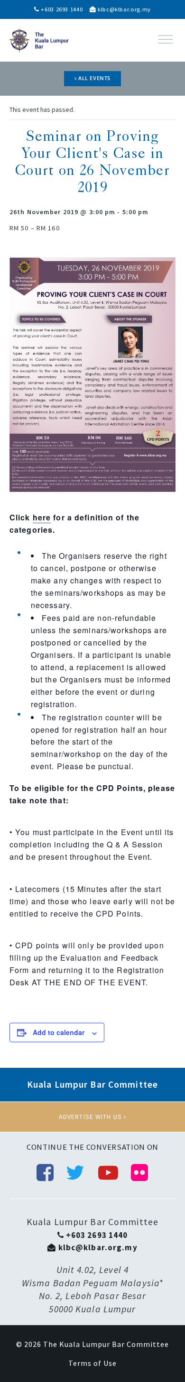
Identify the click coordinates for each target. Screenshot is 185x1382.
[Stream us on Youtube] (108, 1172)
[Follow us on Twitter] (75, 1172)
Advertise (92, 1116)
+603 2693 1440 (61, 9)
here (42, 517)
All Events (94, 78)
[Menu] (166, 39)
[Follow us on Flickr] (139, 1172)
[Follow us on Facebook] (45, 1172)
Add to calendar (58, 1032)
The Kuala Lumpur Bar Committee (106, 1344)
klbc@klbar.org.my (123, 9)
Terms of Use (92, 1363)
